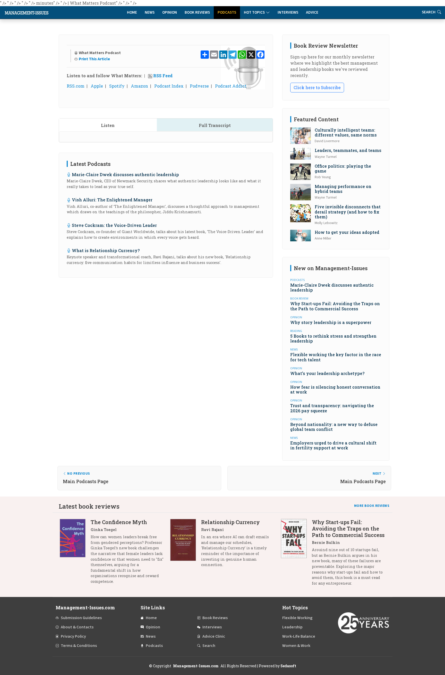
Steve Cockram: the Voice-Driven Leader (114, 225)
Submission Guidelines (81, 618)
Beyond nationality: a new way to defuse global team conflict (334, 427)
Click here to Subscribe (317, 87)
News (150, 12)
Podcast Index (169, 86)
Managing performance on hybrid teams (343, 189)
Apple (97, 86)
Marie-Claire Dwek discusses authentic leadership (125, 174)
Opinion (169, 12)
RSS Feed (163, 75)
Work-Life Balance (298, 636)
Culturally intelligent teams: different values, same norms (346, 132)
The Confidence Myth (119, 522)
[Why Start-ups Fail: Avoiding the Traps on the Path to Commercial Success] (296, 554)
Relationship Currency (230, 522)
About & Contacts (77, 627)
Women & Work (296, 646)
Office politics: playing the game (343, 168)
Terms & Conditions (79, 646)
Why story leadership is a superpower (330, 322)
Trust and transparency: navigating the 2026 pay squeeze (332, 408)
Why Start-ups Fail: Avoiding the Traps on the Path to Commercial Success (335, 306)
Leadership (292, 627)
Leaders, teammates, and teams (348, 150)
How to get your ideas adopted (347, 232)
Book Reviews (197, 12)
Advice (312, 12)
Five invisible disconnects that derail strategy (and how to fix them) (348, 211)
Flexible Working (297, 618)
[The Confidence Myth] (75, 553)
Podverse (199, 86)
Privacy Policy (73, 636)
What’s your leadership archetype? (327, 373)
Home (132, 12)
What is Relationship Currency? (106, 250)
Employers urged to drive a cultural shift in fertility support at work (333, 445)
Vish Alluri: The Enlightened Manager (112, 199)
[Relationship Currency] (185, 545)
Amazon (139, 86)
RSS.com (75, 86)
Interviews (288, 12)
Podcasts (227, 12)
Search (429, 12)
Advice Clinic (213, 636)
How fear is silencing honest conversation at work (335, 389)
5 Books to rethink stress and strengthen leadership (333, 338)
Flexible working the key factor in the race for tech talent (335, 357)
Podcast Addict (230, 86)
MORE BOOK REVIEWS (372, 505)
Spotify (117, 86)
